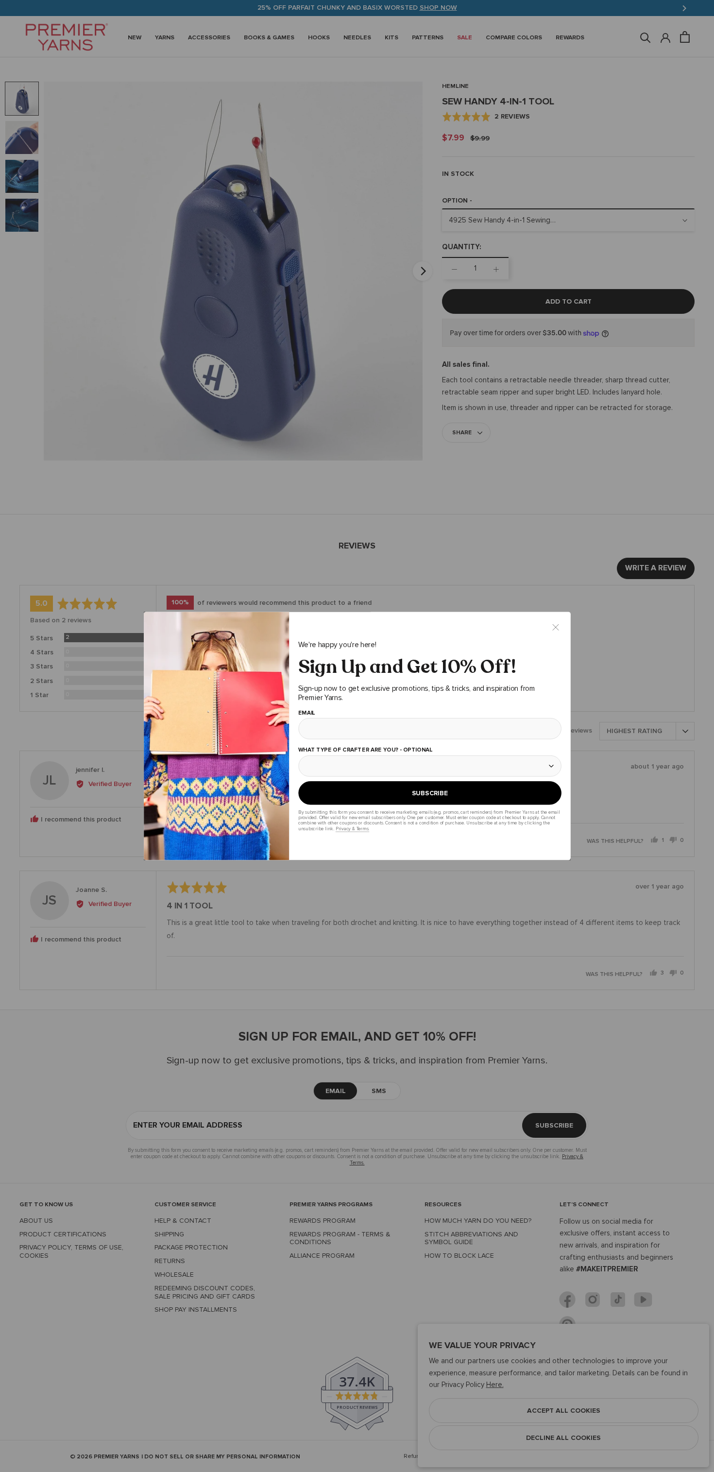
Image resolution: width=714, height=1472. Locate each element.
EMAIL (306, 713)
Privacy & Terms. (352, 828)
